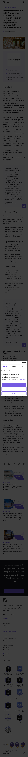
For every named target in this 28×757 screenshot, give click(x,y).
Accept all (14, 384)
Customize (13, 389)
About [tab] (23, 366)
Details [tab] (14, 366)
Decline (14, 393)
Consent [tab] (5, 366)
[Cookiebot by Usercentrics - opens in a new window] (21, 362)
